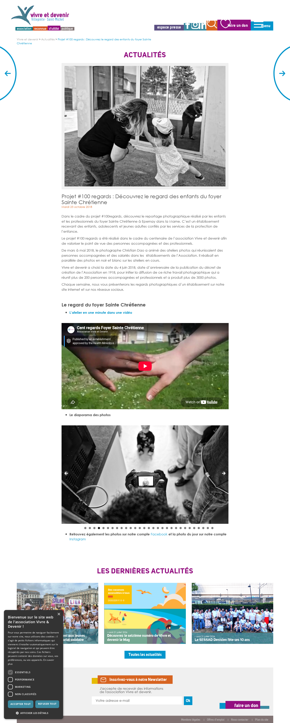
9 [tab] (122, 528)
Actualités (48, 39)
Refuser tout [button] (47, 703)
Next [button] (223, 474)
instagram (195, 27)
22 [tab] (181, 528)
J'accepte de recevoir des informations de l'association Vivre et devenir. (131, 690)
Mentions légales (190, 719)
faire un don (238, 25)
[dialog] (33, 664)
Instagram (77, 539)
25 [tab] (194, 528)
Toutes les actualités (145, 654)
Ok (188, 700)
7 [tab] (112, 528)
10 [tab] (126, 528)
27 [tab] (203, 528)
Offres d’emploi (215, 719)
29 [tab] (212, 528)
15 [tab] (149, 528)
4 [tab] (99, 528)
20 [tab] (171, 528)
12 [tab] (135, 528)
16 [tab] (153, 528)
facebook (187, 27)
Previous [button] (66, 474)
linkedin (202, 27)
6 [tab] (108, 528)
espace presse (169, 27)
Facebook (159, 534)
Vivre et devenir (27, 39)
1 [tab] (85, 528)
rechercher (211, 26)
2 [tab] (90, 528)
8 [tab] (117, 528)
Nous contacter (239, 719)
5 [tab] (103, 528)
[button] (33, 713)
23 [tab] (185, 528)
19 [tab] (167, 528)
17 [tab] (158, 528)
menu (265, 26)
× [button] (58, 614)
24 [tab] (190, 528)
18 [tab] (162, 528)
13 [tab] (140, 528)
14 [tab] (144, 528)
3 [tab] (94, 528)
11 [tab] (131, 528)
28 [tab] (208, 528)
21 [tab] (176, 528)
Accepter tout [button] (20, 704)
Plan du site (261, 719)
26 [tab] (199, 528)
